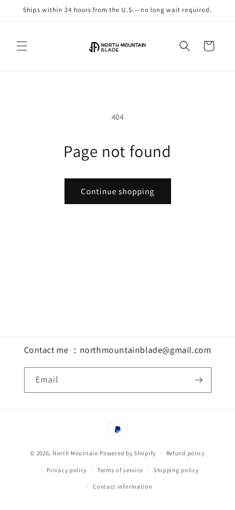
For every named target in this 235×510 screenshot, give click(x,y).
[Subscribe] (199, 380)
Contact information (122, 486)
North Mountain (75, 453)
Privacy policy (66, 470)
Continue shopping (118, 191)
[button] (22, 46)
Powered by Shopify (127, 453)
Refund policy (185, 453)
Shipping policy (176, 470)
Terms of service (120, 470)
